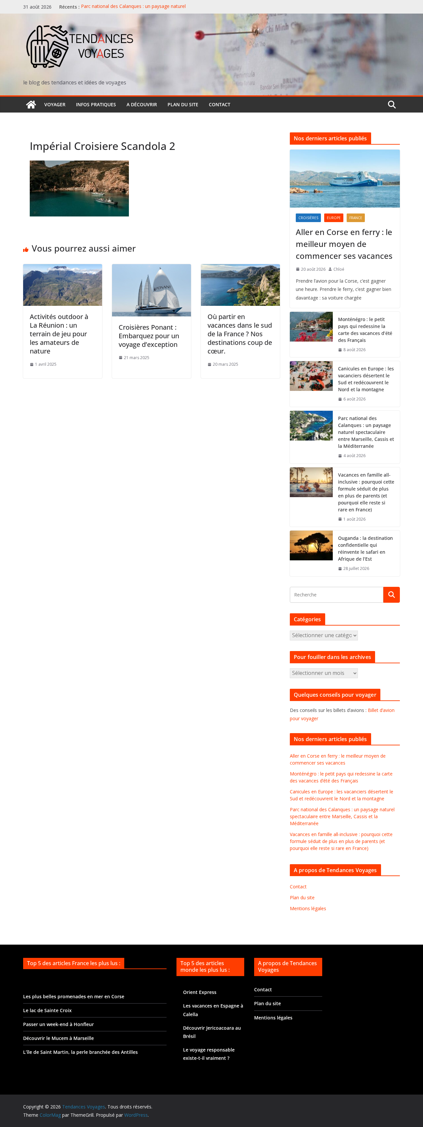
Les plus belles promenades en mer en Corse (73, 996)
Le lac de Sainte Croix (47, 1010)
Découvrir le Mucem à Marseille (58, 1038)
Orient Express (199, 992)
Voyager (54, 104)
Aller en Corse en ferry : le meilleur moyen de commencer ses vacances (344, 243)
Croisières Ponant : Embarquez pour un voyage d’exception (149, 336)
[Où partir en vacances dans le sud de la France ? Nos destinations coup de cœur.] (240, 268)
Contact (219, 104)
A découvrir (142, 104)
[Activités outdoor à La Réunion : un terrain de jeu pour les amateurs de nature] (62, 268)
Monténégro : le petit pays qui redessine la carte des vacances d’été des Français (365, 329)
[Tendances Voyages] (31, 105)
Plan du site (183, 104)
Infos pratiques (96, 104)
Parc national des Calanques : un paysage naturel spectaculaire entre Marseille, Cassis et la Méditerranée (140, 10)
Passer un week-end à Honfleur (58, 1024)
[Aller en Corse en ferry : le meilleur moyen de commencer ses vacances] (345, 179)
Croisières (308, 217)
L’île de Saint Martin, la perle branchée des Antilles (80, 1052)
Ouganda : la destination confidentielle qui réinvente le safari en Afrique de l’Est (365, 548)
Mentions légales (308, 908)
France (355, 217)
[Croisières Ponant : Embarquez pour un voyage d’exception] (151, 268)
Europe (334, 217)
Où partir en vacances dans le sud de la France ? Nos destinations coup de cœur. (240, 333)
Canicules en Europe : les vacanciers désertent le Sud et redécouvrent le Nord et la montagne (366, 379)
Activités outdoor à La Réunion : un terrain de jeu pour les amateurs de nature (59, 333)
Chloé (338, 269)
